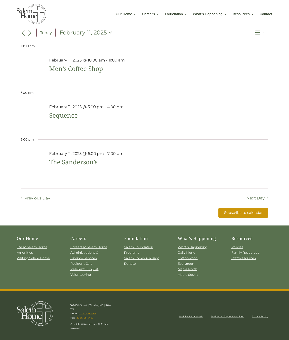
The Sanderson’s (73, 162)
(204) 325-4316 (87, 313)
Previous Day (37, 198)
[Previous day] (23, 33)
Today (46, 32)
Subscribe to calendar (243, 213)
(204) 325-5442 (84, 317)
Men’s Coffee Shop (76, 68)
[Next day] (30, 33)
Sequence (63, 115)
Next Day (256, 198)
